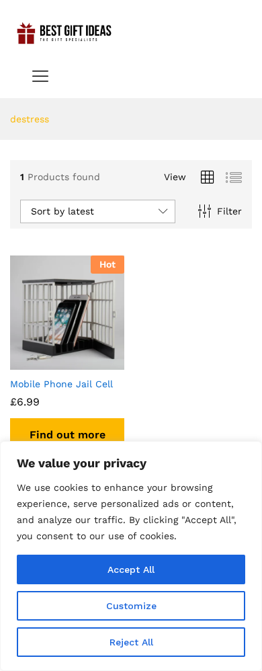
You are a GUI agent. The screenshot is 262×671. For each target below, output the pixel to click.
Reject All (131, 642)
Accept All (131, 569)
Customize (131, 605)
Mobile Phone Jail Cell (61, 384)
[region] (131, 556)
